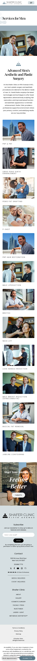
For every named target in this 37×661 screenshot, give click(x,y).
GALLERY (18, 598)
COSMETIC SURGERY (18, 602)
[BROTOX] (18, 301)
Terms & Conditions (18, 628)
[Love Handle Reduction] (18, 357)
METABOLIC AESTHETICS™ (18, 616)
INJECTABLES (18, 609)
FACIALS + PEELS (18, 605)
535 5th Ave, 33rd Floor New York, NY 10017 (18, 559)
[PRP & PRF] (18, 132)
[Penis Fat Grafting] (18, 190)
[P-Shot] (18, 218)
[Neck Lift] (18, 329)
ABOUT (18, 594)
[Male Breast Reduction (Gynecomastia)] (18, 386)
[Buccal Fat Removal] (18, 415)
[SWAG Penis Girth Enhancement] (18, 161)
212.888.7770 (18, 564)
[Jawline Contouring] (18, 443)
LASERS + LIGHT (18, 612)
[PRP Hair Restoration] (18, 246)
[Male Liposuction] (18, 274)
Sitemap (18, 634)
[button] (31, 2)
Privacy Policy (18, 631)
